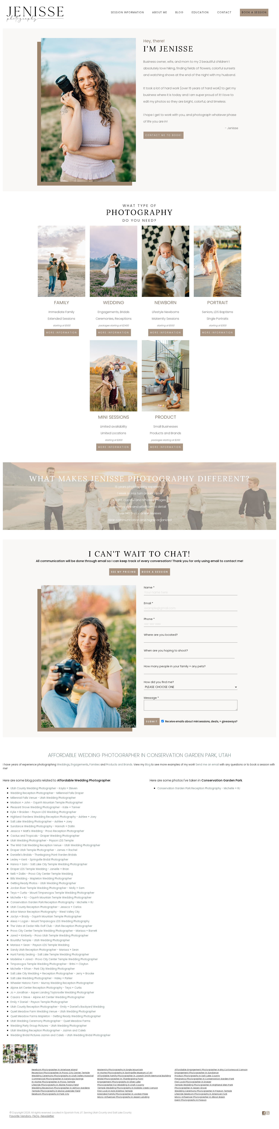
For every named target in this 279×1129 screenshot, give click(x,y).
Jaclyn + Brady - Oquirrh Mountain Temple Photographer (45, 916)
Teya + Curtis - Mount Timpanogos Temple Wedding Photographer (52, 893)
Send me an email (207, 764)
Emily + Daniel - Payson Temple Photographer (39, 1002)
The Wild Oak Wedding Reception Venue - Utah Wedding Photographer (55, 845)
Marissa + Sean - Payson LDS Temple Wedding (39, 945)
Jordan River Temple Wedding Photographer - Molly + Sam (47, 888)
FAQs (36, 1116)
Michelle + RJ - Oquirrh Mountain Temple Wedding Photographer (50, 897)
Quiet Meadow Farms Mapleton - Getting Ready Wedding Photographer (55, 1016)
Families (94, 764)
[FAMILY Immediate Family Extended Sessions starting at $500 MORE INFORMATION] (62, 227)
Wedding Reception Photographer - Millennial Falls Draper (47, 793)
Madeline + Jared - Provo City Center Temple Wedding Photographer (54, 959)
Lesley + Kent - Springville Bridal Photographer (39, 859)
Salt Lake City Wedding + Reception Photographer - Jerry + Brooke (52, 973)
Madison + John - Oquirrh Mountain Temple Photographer (46, 802)
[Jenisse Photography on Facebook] (264, 1113)
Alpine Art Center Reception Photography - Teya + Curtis (46, 988)
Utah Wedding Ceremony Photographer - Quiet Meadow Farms (50, 1021)
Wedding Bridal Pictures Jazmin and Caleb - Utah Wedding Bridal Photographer (60, 1035)
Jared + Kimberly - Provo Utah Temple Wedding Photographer (49, 935)
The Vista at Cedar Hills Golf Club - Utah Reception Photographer (51, 926)
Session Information (127, 12)
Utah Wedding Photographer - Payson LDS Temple (42, 840)
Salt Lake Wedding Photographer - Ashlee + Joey (41, 821)
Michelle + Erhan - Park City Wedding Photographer (42, 969)
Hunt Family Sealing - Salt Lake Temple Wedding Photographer (49, 954)
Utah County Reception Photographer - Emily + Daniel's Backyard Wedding (57, 1007)
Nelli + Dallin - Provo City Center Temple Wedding (41, 874)
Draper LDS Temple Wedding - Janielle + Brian (39, 869)
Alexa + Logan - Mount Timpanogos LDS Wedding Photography (49, 921)
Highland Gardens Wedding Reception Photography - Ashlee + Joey (53, 817)
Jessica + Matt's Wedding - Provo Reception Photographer (47, 831)
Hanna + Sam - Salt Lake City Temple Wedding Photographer (48, 864)
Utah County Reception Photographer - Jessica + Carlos (45, 907)
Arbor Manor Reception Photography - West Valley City (45, 912)
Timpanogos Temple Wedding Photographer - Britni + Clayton (49, 964)
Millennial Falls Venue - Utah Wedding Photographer (43, 798)
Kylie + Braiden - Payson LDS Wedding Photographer (43, 812)
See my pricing (123, 571)
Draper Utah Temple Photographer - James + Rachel (43, 850)
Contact (224, 12)
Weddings (63, 764)
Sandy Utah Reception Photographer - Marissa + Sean (44, 950)
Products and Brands (119, 764)
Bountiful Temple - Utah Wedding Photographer (40, 940)
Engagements (79, 764)
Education (200, 12)
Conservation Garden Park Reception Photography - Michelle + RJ (51, 902)
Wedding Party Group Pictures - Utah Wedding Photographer (48, 1026)
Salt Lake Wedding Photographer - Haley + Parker (41, 978)
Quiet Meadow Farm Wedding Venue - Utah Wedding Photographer (53, 1011)
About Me (159, 12)
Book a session (254, 12)
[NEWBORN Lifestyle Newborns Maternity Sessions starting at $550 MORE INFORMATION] (166, 227)
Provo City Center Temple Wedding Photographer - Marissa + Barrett (53, 931)
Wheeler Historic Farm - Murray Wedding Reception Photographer (52, 983)
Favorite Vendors (20, 1116)
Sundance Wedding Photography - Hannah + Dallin (42, 826)
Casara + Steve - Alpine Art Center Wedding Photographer (47, 997)
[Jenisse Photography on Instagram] (268, 1113)
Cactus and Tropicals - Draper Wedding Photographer (45, 836)
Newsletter (47, 1116)
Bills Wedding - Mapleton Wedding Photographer (41, 878)
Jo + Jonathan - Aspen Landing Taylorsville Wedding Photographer (52, 992)
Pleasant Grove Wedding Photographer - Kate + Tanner (45, 807)
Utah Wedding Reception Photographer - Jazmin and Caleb (48, 1030)
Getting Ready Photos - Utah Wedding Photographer (43, 883)
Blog (179, 12)
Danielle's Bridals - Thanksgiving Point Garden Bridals (43, 855)
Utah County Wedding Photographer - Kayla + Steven (43, 788)
